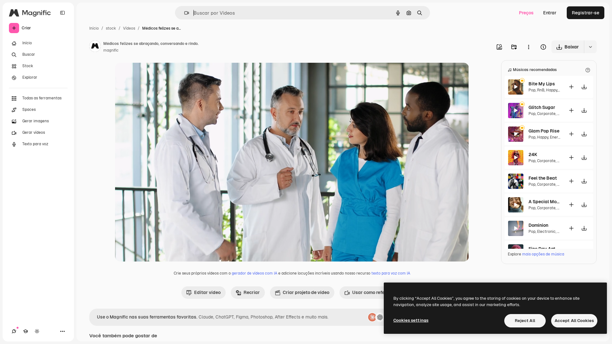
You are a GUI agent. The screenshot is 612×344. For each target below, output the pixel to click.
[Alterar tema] (37, 331)
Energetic (558, 137)
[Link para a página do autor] (95, 47)
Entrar (550, 13)
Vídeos (129, 28)
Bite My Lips (541, 84)
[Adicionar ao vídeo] (571, 87)
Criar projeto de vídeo (306, 292)
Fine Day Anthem (544, 249)
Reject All (525, 320)
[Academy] (25, 331)
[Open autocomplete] (184, 13)
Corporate (546, 113)
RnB (540, 90)
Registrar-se (585, 13)
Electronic (546, 231)
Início (94, 28)
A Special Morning (544, 201)
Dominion (538, 225)
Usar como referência (375, 292)
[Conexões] (14, 331)
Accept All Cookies (574, 320)
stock (111, 28)
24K (532, 154)
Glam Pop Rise (543, 131)
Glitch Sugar (541, 107)
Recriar (252, 292)
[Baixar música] (584, 87)
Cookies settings (410, 320)
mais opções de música (543, 254)
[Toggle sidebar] (62, 13)
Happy (551, 90)
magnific (111, 50)
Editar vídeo (207, 292)
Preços (526, 13)
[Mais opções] (528, 46)
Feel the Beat (542, 178)
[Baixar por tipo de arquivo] (590, 46)
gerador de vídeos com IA (254, 273)
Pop (532, 90)
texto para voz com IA (390, 273)
